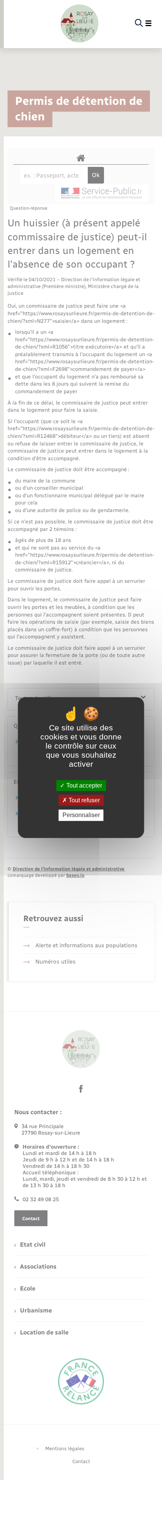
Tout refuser (83, 800)
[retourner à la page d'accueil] (79, 23)
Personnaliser (81, 815)
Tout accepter (83, 785)
